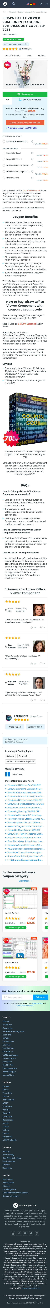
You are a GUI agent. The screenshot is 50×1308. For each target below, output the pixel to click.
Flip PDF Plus (8, 1065)
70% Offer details (12, 55)
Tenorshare (7, 1093)
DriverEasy (7, 1024)
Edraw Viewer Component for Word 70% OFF (26, 837)
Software (10, 756)
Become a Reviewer (11, 1196)
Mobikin (6, 1130)
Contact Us (7, 1168)
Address (6, 1164)
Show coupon (27, 94)
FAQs (29, 55)
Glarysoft (6, 1113)
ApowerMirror (9, 1075)
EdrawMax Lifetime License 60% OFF (25, 788)
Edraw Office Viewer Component (20, 761)
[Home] (5, 12)
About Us (6, 1151)
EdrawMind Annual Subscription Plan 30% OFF (26, 796)
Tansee (6, 1126)
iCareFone (7, 1035)
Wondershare (8, 1099)
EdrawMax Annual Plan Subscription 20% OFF (26, 807)
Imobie (6, 1123)
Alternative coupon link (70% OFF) (22, 128)
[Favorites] (40, 4)
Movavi (6, 1089)
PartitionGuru (8, 1048)
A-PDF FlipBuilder (10, 1140)
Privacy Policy (37, 1003)
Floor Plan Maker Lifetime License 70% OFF (26, 818)
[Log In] (47, 4)
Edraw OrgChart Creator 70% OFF (24, 830)
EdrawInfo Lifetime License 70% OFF (25, 800)
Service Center (9, 1161)
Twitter (31, 1233)
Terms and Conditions (25, 1006)
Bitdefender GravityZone (13, 1031)
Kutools (6, 1086)
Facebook (19, 1233)
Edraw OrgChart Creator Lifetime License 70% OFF (26, 822)
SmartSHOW (8, 1051)
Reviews (42, 55)
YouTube (25, 1233)
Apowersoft (7, 1136)
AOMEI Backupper (10, 1055)
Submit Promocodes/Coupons (15, 1192)
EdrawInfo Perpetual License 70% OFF (26, 803)
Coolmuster (7, 1028)
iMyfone (6, 1110)
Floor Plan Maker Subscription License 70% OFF (26, 841)
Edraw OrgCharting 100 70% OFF (23, 811)
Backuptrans (8, 1120)
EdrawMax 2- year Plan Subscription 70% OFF (26, 852)
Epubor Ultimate (10, 1068)
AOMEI (5, 1103)
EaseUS (6, 1096)
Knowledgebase (9, 1189)
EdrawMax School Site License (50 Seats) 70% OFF (26, 845)
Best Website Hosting (12, 1158)
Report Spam (8, 1182)
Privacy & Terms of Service (31, 1288)
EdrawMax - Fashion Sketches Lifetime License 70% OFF (26, 833)
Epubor (6, 1133)
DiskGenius (7, 1061)
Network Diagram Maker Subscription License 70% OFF (26, 826)
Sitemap (6, 1186)
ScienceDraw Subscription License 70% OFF (26, 856)
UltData (6, 1038)
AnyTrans (7, 1045)
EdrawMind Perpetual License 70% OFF (26, 792)
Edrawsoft (23, 756)
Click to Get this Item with (25, 122)
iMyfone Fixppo (9, 1071)
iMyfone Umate (9, 1058)
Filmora (6, 1021)
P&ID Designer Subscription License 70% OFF (26, 848)
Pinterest (37, 1233)
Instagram (13, 1233)
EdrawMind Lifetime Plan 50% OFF (24, 785)
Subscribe (40, 997)
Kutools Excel (8, 1041)
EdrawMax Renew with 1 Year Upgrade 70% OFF (26, 815)
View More (24, 880)
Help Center (8, 1179)
